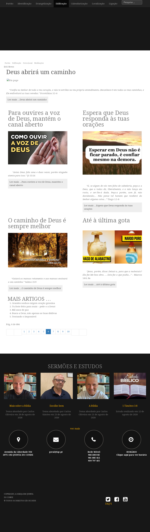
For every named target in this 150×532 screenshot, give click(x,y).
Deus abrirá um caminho (41, 72)
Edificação (61, 3)
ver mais (75, 428)
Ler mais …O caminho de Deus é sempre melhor (35, 288)
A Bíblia (93, 405)
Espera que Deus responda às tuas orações (106, 118)
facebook (116, 500)
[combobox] (132, 2)
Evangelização (43, 3)
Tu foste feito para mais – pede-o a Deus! (33, 306)
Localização (98, 3)
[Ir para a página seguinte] (75, 332)
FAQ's (108, 503)
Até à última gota (106, 220)
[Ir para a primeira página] (10, 332)
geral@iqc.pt (56, 452)
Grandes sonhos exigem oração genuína (33, 303)
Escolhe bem (57, 405)
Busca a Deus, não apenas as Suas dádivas (34, 313)
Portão (9, 3)
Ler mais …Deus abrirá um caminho (27, 99)
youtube (125, 500)
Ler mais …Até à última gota (99, 284)
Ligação (113, 3)
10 (68, 331)
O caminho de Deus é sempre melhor (37, 223)
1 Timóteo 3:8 (129, 405)
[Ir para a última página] (83, 332)
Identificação (24, 3)
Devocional (27, 63)
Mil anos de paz (20, 310)
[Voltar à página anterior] (18, 332)
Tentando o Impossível (24, 316)
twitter (108, 500)
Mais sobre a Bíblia (20, 405)
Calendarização (79, 3)
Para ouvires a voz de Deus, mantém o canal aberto (34, 118)
